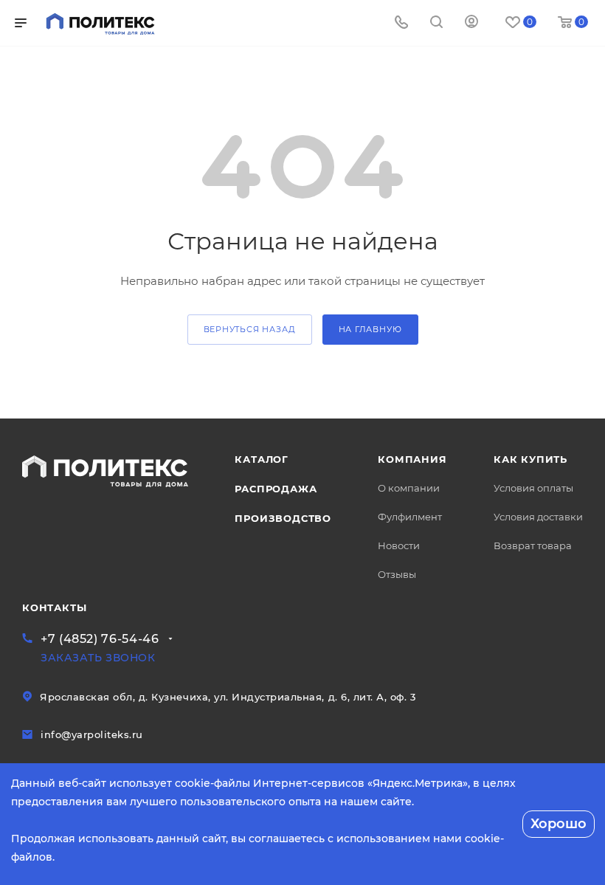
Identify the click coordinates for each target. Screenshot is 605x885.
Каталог (261, 459)
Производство (283, 518)
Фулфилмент (410, 517)
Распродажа (276, 489)
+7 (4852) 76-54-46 (100, 639)
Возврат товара (533, 545)
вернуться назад (250, 329)
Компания (412, 459)
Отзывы (397, 574)
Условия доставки (538, 517)
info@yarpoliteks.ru (92, 734)
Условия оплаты (533, 488)
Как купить (530, 459)
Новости (399, 545)
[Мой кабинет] (471, 23)
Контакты (54, 607)
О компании (409, 488)
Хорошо (558, 824)
